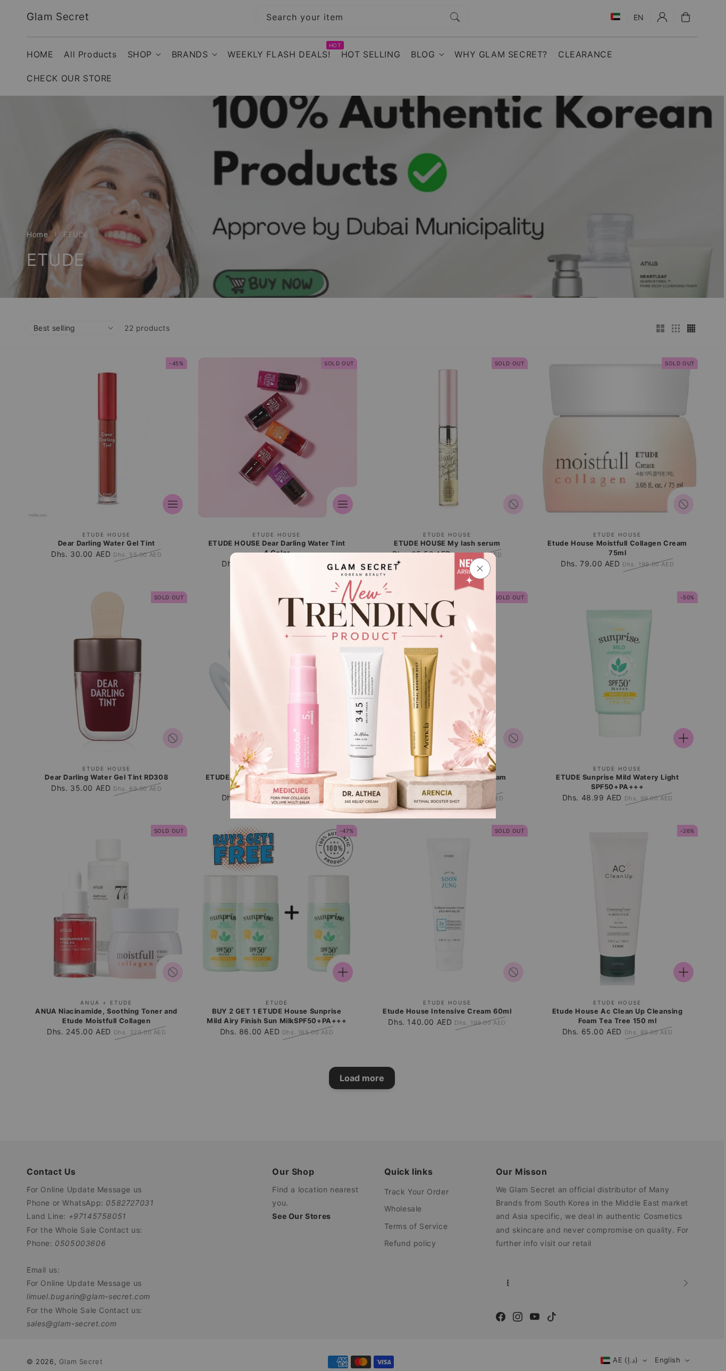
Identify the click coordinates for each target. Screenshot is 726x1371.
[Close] (480, 568)
